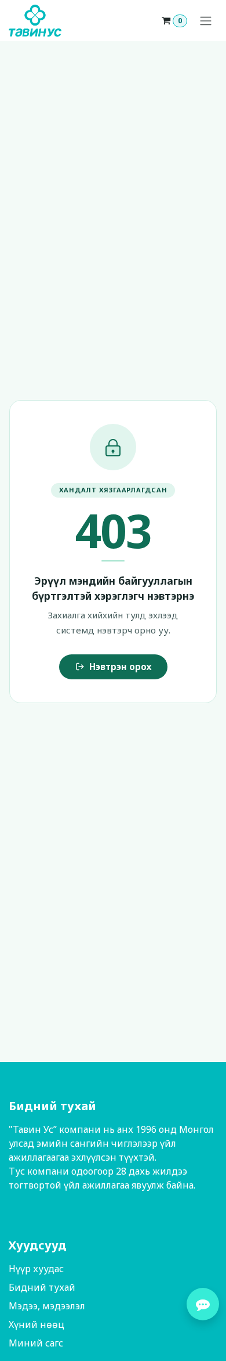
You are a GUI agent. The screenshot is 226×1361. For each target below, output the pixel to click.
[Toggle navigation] (205, 21)
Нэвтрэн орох (120, 666)
